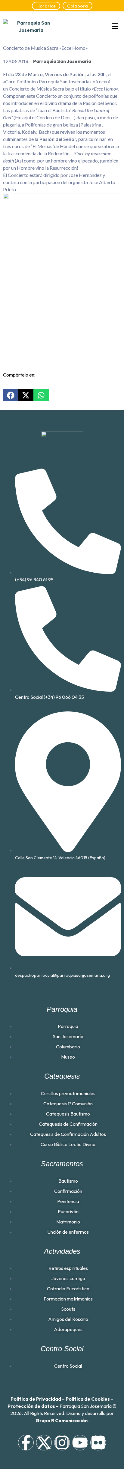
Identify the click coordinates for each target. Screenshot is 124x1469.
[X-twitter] (44, 1442)
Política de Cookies (88, 1399)
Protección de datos (31, 1406)
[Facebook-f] (26, 1442)
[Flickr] (98, 1442)
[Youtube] (80, 1442)
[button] (10, 395)
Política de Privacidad (36, 1399)
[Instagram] (62, 1442)
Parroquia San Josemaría (62, 61)
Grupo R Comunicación (62, 1420)
